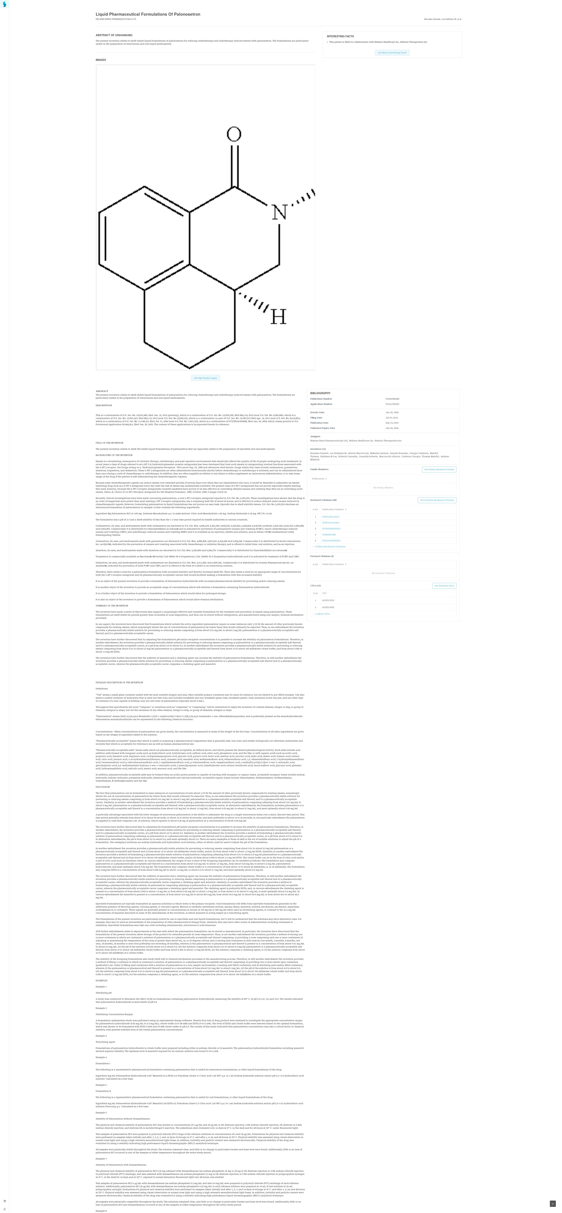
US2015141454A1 (331, 522)
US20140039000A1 (331, 540)
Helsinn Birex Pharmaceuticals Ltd (116, 19)
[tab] (200, 391)
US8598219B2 (329, 534)
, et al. (459, 19)
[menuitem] (4, 4)
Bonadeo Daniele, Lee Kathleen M (440, 19)
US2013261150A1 (331, 517)
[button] (200, 391)
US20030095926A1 (331, 528)
